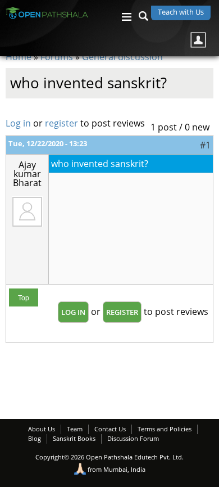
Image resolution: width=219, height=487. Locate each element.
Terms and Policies (164, 429)
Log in (18, 123)
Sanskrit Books (74, 438)
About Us (41, 429)
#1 (205, 145)
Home (18, 57)
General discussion (122, 57)
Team (75, 429)
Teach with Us (181, 12)
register (61, 123)
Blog (34, 438)
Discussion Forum (133, 438)
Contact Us (110, 429)
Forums (56, 57)
